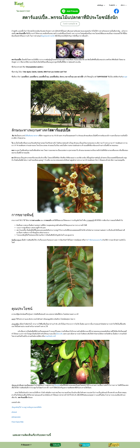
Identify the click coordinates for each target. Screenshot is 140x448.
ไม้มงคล (57, 385)
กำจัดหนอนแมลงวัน (95, 240)
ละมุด (125, 77)
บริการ (123, 5)
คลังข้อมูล (100, 5)
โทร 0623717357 (23, 11)
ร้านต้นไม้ (112, 5)
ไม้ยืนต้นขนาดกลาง (32, 136)
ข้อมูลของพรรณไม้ (47, 36)
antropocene (16, 417)
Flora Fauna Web (17, 422)
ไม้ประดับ (59, 334)
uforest (14, 412)
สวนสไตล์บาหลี (50, 336)
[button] (70, 24)
